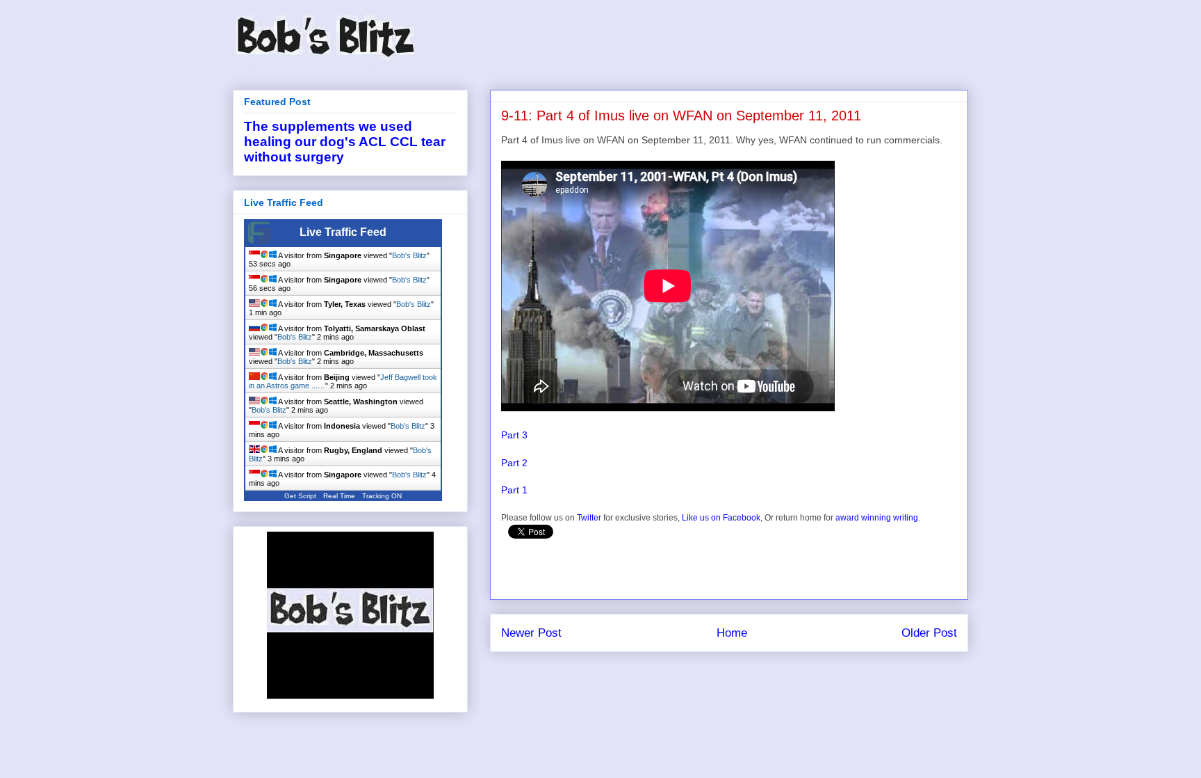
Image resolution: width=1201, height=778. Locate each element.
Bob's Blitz (409, 255)
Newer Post (531, 633)
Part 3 (514, 434)
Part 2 (514, 462)
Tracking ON (382, 496)
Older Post (929, 633)
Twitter (589, 518)
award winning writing (876, 518)
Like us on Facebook (721, 518)
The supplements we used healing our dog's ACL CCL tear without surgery (345, 141)
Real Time (339, 496)
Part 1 (514, 489)
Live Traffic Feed (343, 232)
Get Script (300, 496)
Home (732, 633)
